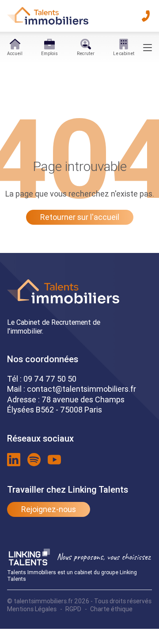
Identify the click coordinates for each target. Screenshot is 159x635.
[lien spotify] (34, 459)
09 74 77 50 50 (49, 379)
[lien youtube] (54, 459)
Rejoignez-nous (48, 509)
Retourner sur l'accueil (79, 217)
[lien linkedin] (13, 459)
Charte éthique (111, 609)
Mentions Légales (32, 609)
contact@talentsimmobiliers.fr (81, 389)
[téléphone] (146, 16)
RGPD (73, 609)
